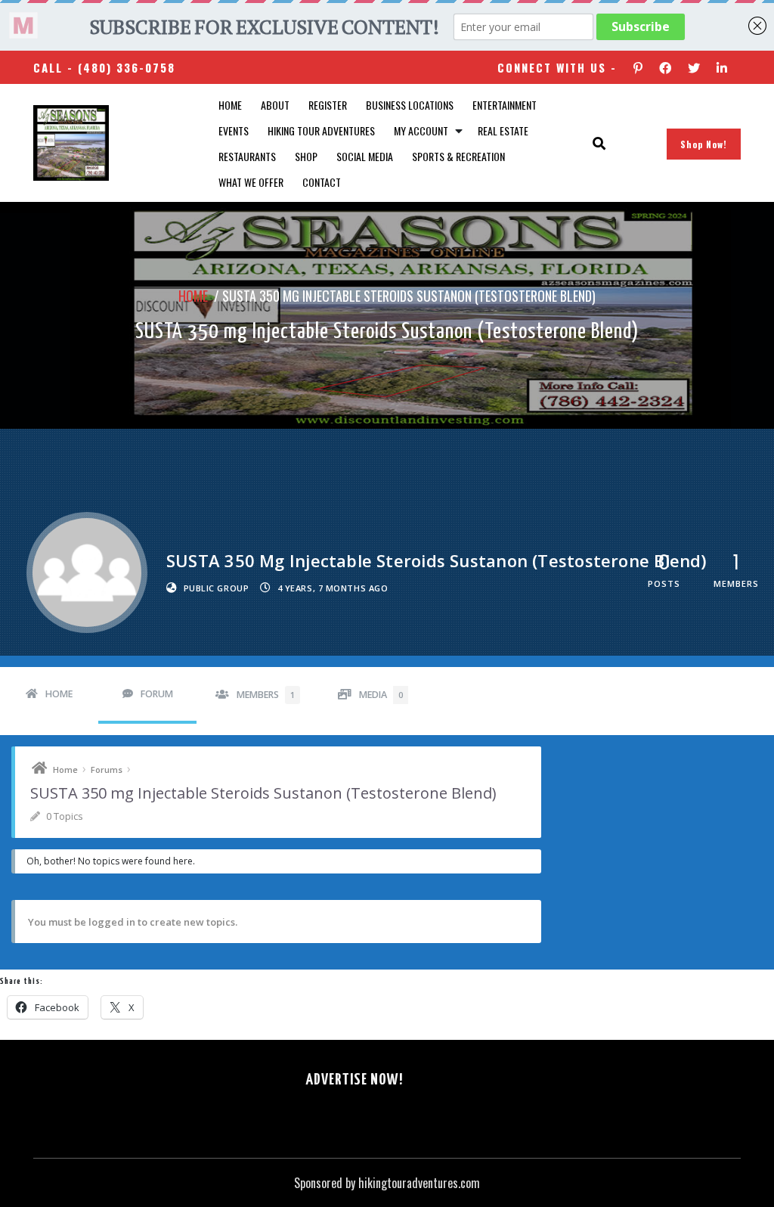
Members (266, 694)
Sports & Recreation (458, 156)
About (275, 105)
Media (381, 694)
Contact (321, 182)
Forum (157, 693)
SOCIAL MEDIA (364, 156)
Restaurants (247, 156)
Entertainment (504, 105)
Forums (106, 769)
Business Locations (410, 105)
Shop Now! (703, 144)
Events (233, 130)
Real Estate (503, 130)
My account (421, 130)
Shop (306, 156)
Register (327, 105)
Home (230, 105)
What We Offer (250, 182)
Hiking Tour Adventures (321, 130)
